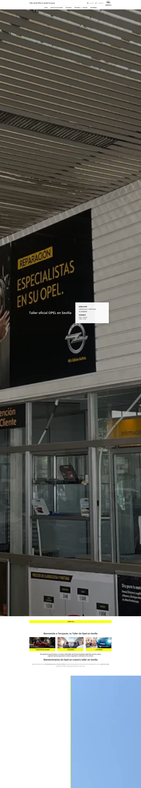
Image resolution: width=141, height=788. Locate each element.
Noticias (85, 7)
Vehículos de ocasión (56, 7)
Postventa (69, 7)
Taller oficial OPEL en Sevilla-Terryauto (42, 3)
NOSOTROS (77, 7)
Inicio (46, 7)
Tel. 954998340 (83, 311)
